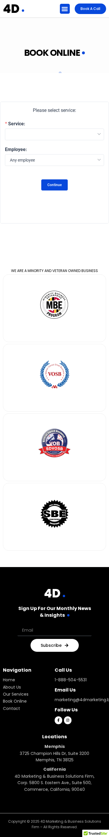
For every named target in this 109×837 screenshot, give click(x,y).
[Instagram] (68, 720)
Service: (16, 124)
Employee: (16, 149)
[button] (65, 9)
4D (11, 9)
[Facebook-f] (58, 720)
